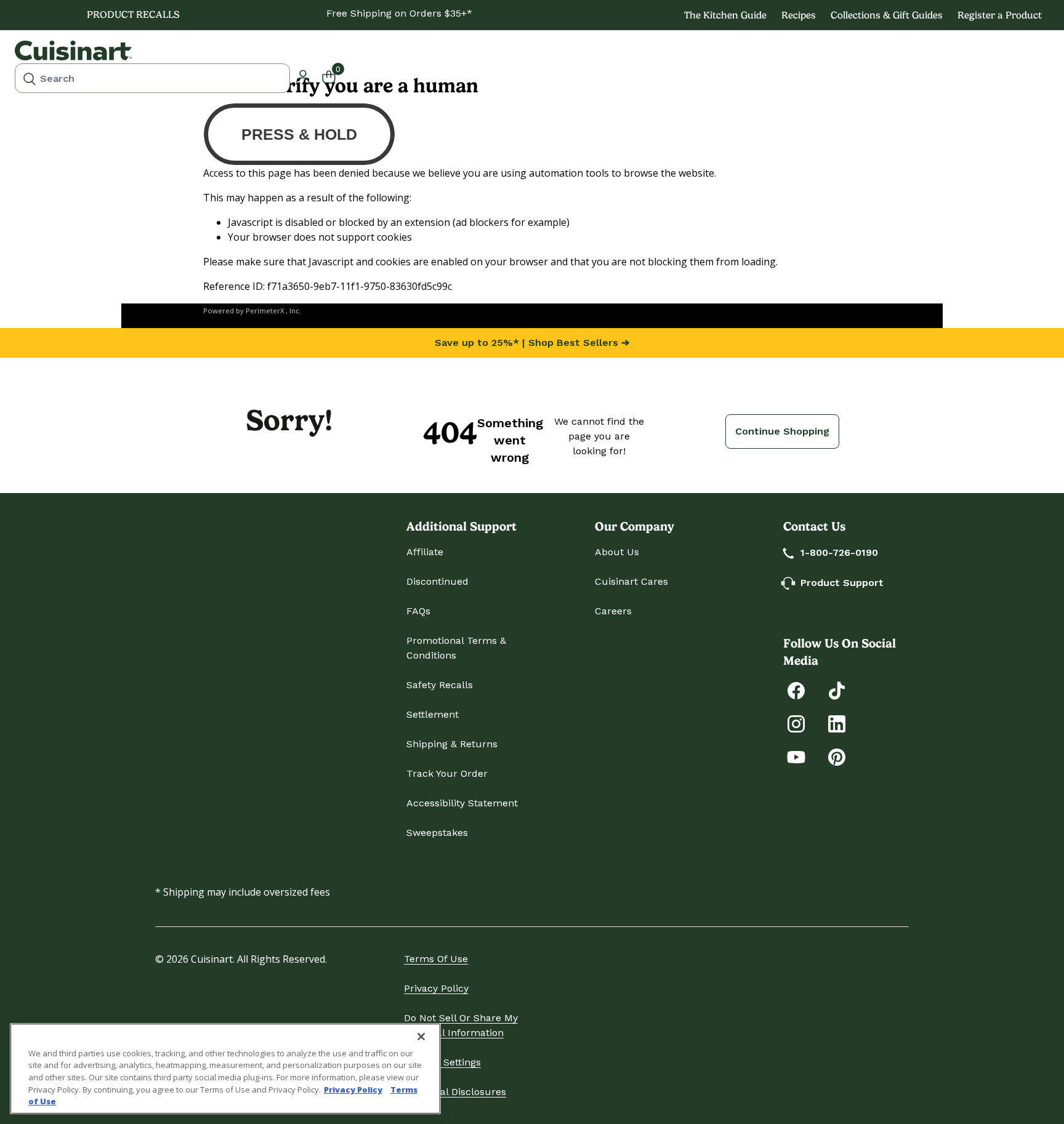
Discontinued (437, 581)
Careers (613, 611)
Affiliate (424, 552)
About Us (617, 552)
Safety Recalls (439, 685)
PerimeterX (265, 310)
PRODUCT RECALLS (133, 14)
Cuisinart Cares (631, 581)
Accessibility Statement (462, 803)
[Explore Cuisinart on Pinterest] (837, 756)
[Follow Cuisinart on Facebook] (796, 690)
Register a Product (999, 15)
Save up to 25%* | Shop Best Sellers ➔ (532, 342)
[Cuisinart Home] (73, 50)
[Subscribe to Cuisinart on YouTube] (796, 756)
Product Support (842, 582)
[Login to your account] (303, 75)
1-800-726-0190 (839, 552)
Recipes (798, 15)
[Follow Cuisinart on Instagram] (796, 723)
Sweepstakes (437, 832)
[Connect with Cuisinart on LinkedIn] (837, 723)
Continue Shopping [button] (782, 431)
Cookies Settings (442, 1062)
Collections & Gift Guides (887, 15)
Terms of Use (436, 959)
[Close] (421, 1036)
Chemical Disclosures (455, 1092)
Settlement (432, 714)
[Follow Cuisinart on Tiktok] (837, 690)
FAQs (418, 611)
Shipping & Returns (452, 744)
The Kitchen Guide (725, 15)
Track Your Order (447, 773)
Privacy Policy (436, 988)
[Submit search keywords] (29, 78)
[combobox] (152, 78)
